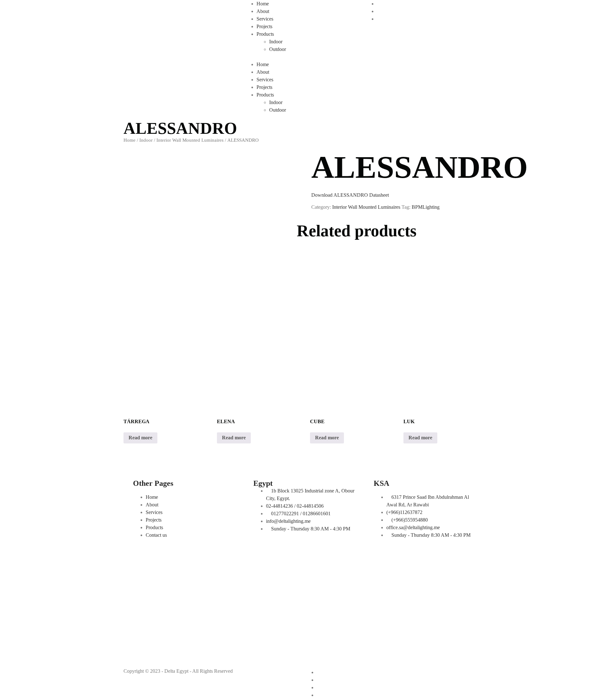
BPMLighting (426, 207)
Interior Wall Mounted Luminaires (190, 140)
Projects (264, 26)
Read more (140, 437)
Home (262, 3)
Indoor (275, 41)
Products (265, 34)
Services (264, 19)
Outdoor (277, 49)
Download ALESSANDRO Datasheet (350, 195)
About (262, 11)
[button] (304, 57)
